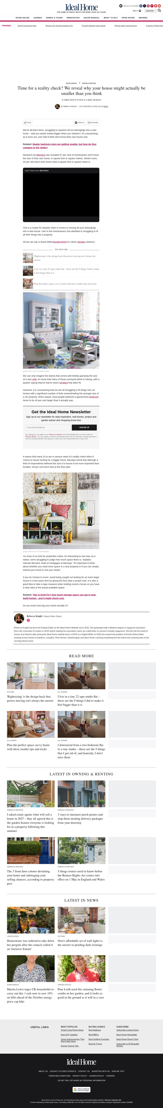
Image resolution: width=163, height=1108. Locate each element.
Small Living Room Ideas (72, 1030)
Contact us (84, 1071)
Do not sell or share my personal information (81, 1080)
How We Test (118, 1071)
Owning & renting (89, 83)
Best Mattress (95, 1030)
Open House (128, 18)
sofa (34, 379)
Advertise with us (101, 1071)
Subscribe (149, 11)
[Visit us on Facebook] (140, 5)
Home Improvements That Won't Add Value (72, 1040)
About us (43, 1071)
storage (81, 242)
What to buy (111, 18)
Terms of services (56, 434)
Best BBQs (94, 1035)
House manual (71, 83)
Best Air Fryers (95, 1044)
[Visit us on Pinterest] (151, 5)
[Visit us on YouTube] (159, 5)
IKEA (64, 242)
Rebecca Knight (70, 106)
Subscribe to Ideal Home (127, 1030)
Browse (143, 18)
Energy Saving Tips (70, 1046)
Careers (110, 1076)
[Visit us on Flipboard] (155, 5)
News (106, 106)
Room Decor (22, 18)
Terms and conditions (60, 1076)
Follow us (81, 122)
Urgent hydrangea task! (26, 26)
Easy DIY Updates (69, 1035)
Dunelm (57, 242)
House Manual (92, 18)
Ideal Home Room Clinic (127, 1039)
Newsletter (94, 122)
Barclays (40, 155)
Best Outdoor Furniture (99, 1039)
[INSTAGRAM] (29, 620)
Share (29, 122)
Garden (37, 18)
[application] (61, 194)
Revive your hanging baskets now (59, 26)
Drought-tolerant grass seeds (93, 26)
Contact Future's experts (63, 1071)
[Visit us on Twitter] (144, 5)
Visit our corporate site (113, 1100)
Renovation (73, 18)
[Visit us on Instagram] (148, 5)
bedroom (94, 397)
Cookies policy (96, 1076)
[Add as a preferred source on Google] (81, 1089)
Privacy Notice (30, 437)
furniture (63, 382)
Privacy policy (80, 1076)
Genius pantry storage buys (126, 26)
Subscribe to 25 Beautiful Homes (127, 1045)
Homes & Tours (54, 18)
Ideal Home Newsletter (126, 1035)
